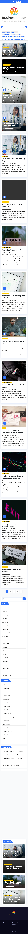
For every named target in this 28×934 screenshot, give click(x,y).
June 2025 (5, 650)
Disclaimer (6, 931)
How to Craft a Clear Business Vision (11, 765)
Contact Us (22, 927)
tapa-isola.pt (5, 798)
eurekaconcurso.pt (7, 790)
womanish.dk (5, 814)
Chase (16, 54)
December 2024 (6, 672)
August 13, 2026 (7, 254)
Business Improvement (6, 382)
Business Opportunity (8, 717)
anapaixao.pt (5, 780)
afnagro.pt (5, 776)
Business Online (6, 713)
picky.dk (4, 826)
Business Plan (5, 338)
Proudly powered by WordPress (10, 922)
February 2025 (6, 665)
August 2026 (5, 608)
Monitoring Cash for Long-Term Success (12, 762)
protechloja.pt (6, 782)
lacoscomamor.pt (6, 788)
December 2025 (6, 633)
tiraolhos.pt (5, 834)
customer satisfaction (15, 34)
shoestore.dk (5, 818)
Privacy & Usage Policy (14, 931)
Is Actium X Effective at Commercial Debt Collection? (13, 431)
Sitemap (22, 931)
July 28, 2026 (6, 528)
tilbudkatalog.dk (6, 812)
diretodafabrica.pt (7, 794)
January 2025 (5, 668)
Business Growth (5, 521)
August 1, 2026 (7, 435)
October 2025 (6, 636)
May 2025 (4, 654)
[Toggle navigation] (13, 27)
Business (4, 685)
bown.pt (4, 792)
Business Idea (6, 47)
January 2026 (5, 629)
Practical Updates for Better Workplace (13, 68)
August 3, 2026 (7, 389)
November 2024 (6, 675)
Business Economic (7, 688)
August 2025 (5, 643)
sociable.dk (5, 820)
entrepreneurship (21, 36)
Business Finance (5, 293)
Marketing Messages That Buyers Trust (11, 251)
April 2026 (5, 622)
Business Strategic (7, 731)
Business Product (6, 724)
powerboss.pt (5, 774)
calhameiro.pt (6, 800)
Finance (3, 428)
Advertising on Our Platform (13, 927)
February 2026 (6, 625)
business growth (14, 32)
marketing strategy (12, 36)
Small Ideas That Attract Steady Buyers (12, 51)
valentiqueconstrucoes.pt (8, 808)
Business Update (7, 64)
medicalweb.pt (6, 784)
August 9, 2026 (7, 300)
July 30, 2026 (6, 480)
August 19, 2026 (9, 54)
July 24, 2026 (6, 574)
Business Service (6, 727)
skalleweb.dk (5, 822)
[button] (23, 27)
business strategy (6, 32)
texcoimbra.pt (6, 810)
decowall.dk (5, 832)
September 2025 (6, 640)
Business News (5, 566)
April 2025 (5, 658)
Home (4, 742)
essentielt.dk (5, 816)
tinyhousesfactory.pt (7, 796)
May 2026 (4, 618)
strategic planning (6, 34)
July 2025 (4, 647)
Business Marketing (6, 247)
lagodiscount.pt (6, 786)
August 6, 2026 (7, 345)
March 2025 (5, 661)
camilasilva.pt (5, 778)
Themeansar (13, 924)
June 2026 (5, 615)
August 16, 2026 (9, 71)
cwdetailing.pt (6, 804)
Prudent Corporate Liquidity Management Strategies (12, 477)
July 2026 (4, 611)
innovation (4, 36)
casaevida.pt (5, 802)
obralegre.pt (5, 806)
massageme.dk (6, 830)
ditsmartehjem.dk (7, 824)
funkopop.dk (5, 828)
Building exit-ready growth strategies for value (12, 525)
